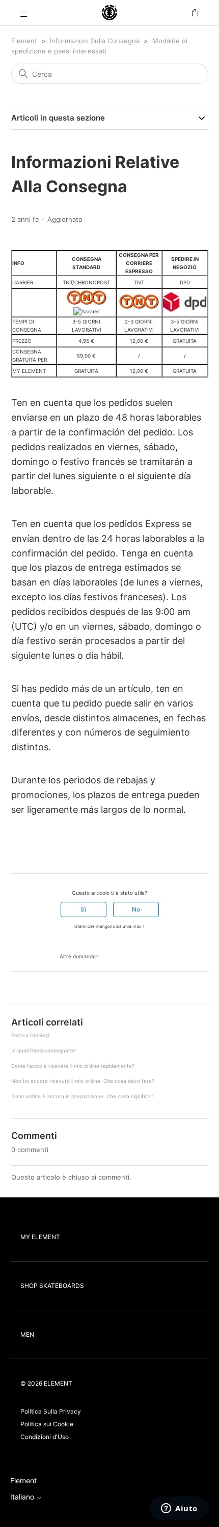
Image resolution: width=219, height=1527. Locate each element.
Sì (83, 909)
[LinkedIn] (44, 855)
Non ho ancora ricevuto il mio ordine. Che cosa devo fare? (82, 1081)
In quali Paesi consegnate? (43, 1050)
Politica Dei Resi (30, 1035)
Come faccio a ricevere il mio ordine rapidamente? (72, 1066)
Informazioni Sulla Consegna (95, 41)
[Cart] (195, 13)
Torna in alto (32, 989)
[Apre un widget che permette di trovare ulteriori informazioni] (179, 1509)
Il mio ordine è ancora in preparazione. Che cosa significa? (82, 1096)
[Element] (109, 13)
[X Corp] (30, 855)
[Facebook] (15, 855)
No (136, 909)
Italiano (23, 1497)
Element (24, 41)
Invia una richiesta (130, 955)
